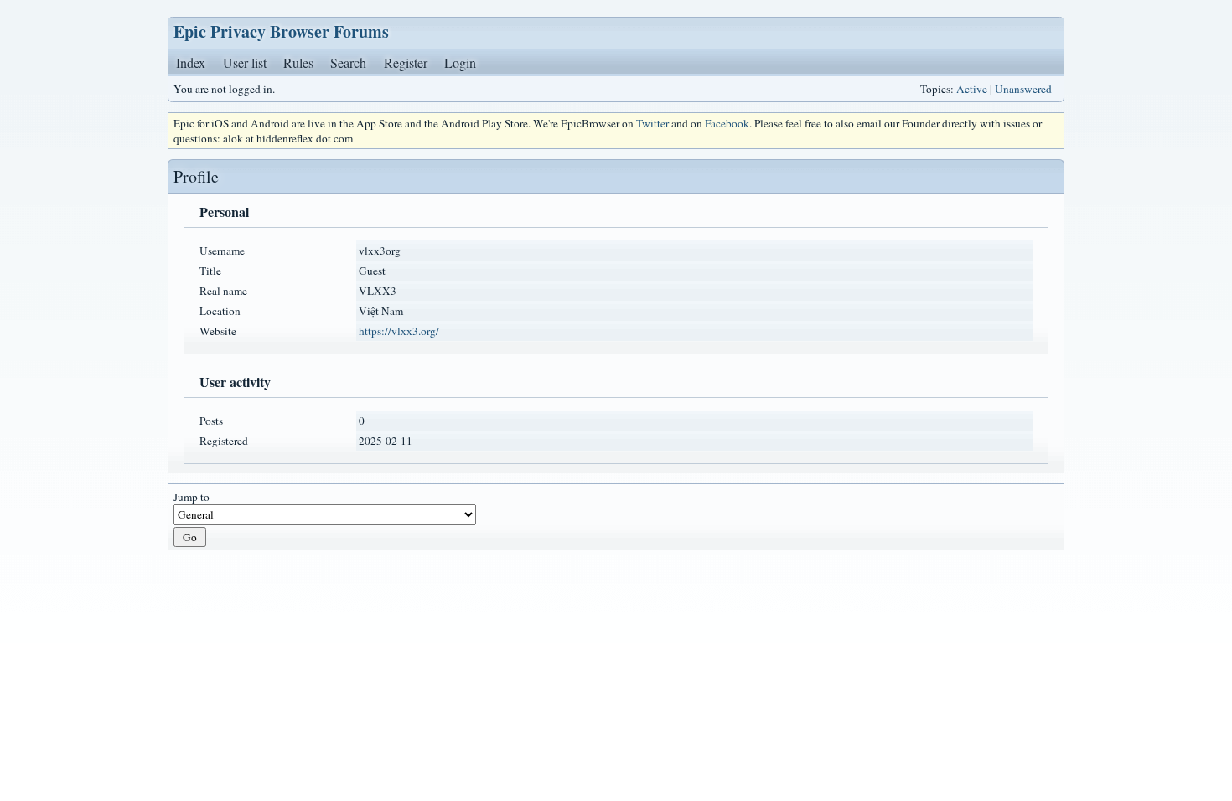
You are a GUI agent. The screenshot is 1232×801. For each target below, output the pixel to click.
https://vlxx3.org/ (399, 330)
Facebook (727, 123)
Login (460, 62)
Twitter (652, 123)
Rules (298, 62)
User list (245, 62)
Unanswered (1023, 88)
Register (405, 62)
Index (190, 62)
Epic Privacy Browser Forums (281, 31)
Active (971, 88)
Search (348, 62)
